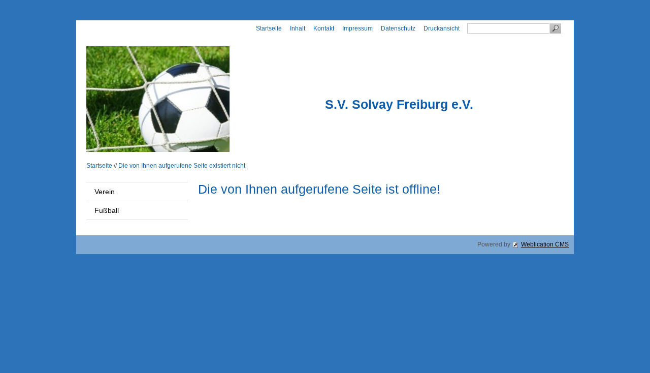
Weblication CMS (545, 244)
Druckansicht (442, 28)
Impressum (357, 28)
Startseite (269, 28)
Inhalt (297, 28)
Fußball (106, 210)
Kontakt (323, 28)
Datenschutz (398, 28)
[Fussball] (155, 99)
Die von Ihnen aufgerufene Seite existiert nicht (181, 165)
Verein (104, 192)
